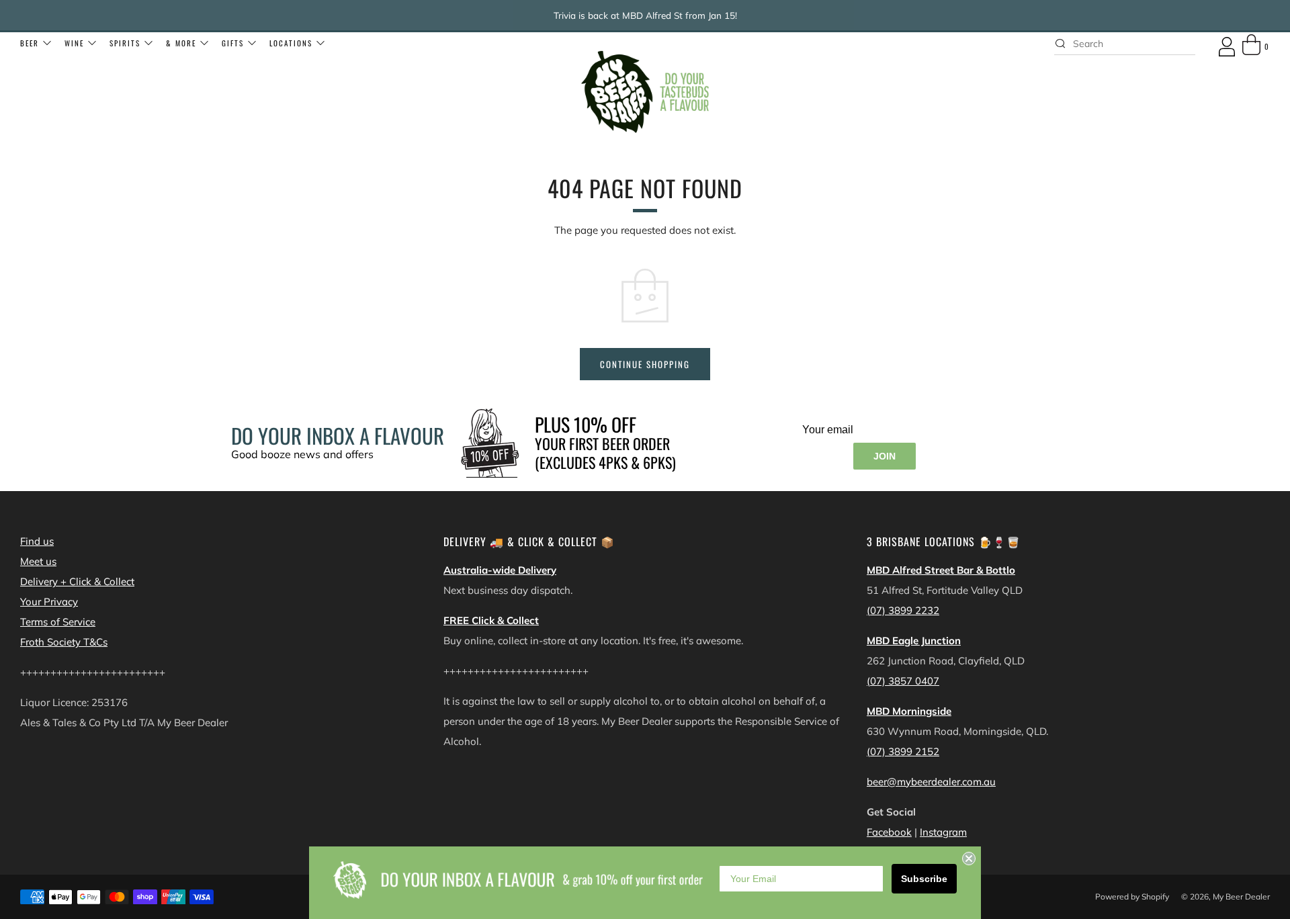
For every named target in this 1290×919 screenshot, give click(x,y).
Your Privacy (49, 601)
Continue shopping (645, 364)
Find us (37, 541)
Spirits (125, 43)
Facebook (889, 832)
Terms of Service (57, 621)
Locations (290, 43)
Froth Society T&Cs (64, 642)
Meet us (38, 561)
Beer (29, 43)
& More (181, 43)
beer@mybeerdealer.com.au (931, 781)
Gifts (233, 43)
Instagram (943, 832)
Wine (74, 43)
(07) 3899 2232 (903, 610)
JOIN (884, 456)
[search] (1124, 43)
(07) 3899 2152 (903, 751)
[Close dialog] (969, 858)
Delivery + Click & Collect (77, 581)
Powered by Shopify (1132, 896)
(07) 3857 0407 (903, 680)
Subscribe (924, 878)
